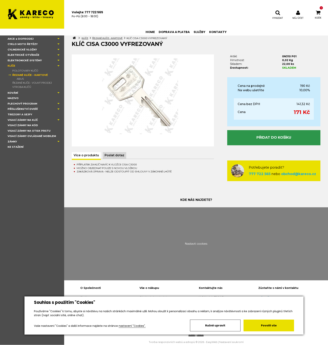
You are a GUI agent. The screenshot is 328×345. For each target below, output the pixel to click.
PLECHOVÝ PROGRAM (22, 103)
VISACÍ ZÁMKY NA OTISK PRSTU (29, 130)
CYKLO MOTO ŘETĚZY (23, 44)
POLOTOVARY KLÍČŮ (25, 70)
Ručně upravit (215, 325)
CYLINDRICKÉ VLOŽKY (22, 49)
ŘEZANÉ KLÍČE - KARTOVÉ (30, 74)
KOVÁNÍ (13, 92)
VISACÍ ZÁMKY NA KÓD (23, 125)
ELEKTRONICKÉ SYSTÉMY (25, 60)
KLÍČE (11, 65)
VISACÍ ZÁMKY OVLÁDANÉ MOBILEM (32, 136)
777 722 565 (259, 174)
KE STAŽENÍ (16, 146)
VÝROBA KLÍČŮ (21, 86)
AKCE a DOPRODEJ (21, 38)
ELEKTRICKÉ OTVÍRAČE (23, 54)
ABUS (20, 78)
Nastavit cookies (196, 243)
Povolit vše (269, 325)
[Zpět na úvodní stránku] (32, 14)
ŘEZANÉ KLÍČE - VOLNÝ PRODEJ (32, 82)
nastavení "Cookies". (132, 326)
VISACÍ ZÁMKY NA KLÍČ (23, 119)
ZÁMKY (12, 141)
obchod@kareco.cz (298, 174)
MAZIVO (13, 98)
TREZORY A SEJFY (20, 114)
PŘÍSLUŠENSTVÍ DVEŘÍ (23, 108)
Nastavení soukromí (231, 342)
